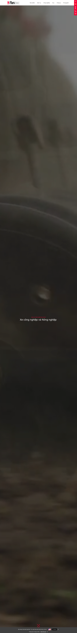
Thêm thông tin (43, 631)
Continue (54, 629)
